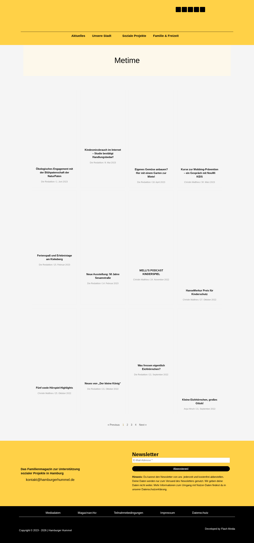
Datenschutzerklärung (154, 489)
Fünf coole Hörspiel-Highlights (54, 387)
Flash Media (228, 528)
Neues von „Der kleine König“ (103, 383)
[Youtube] (196, 9)
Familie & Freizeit (166, 36)
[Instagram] (178, 9)
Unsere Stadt (101, 36)
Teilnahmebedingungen (128, 512)
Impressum (167, 512)
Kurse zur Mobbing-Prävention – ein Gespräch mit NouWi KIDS (199, 173)
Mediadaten (53, 512)
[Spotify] (202, 9)
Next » (143, 424)
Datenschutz (200, 512)
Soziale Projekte (134, 36)
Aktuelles (78, 36)
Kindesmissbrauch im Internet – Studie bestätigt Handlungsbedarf (103, 153)
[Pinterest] (190, 9)
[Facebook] (184, 9)
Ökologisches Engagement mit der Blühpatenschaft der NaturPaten (54, 172)
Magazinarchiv (87, 512)
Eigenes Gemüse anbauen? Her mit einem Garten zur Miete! (151, 173)
